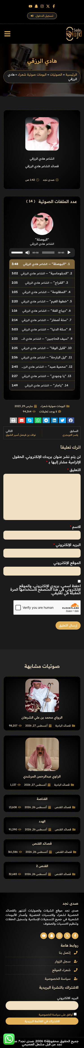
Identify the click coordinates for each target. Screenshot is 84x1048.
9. (46, 339)
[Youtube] (30, 6)
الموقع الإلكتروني (67, 562)
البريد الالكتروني (67, 998)
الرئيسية (71, 74)
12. (46, 367)
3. (46, 283)
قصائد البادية (63, 725)
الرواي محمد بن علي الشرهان (42, 717)
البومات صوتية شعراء (32, 74)
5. (46, 301)
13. (46, 376)
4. (46, 292)
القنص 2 (42, 866)
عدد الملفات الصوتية (58, 201)
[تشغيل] (69, 252)
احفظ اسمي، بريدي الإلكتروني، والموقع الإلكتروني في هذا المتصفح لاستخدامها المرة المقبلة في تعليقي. (45, 589)
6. (46, 311)
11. (46, 357)
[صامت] (27, 252)
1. (46, 264)
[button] (7, 34)
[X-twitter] (48, 6)
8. (46, 329)
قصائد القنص (63, 807)
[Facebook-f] (54, 6)
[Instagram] (42, 6)
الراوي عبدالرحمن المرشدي (42, 776)
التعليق (74, 470)
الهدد (42, 821)
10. (47, 348)
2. (46, 273)
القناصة (42, 799)
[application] (42, 252)
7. (46, 320)
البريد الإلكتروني (67, 544)
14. (46, 385)
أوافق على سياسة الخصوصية (56, 1014)
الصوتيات (56, 74)
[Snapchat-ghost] (36, 6)
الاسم (75, 526)
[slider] (17, 252)
